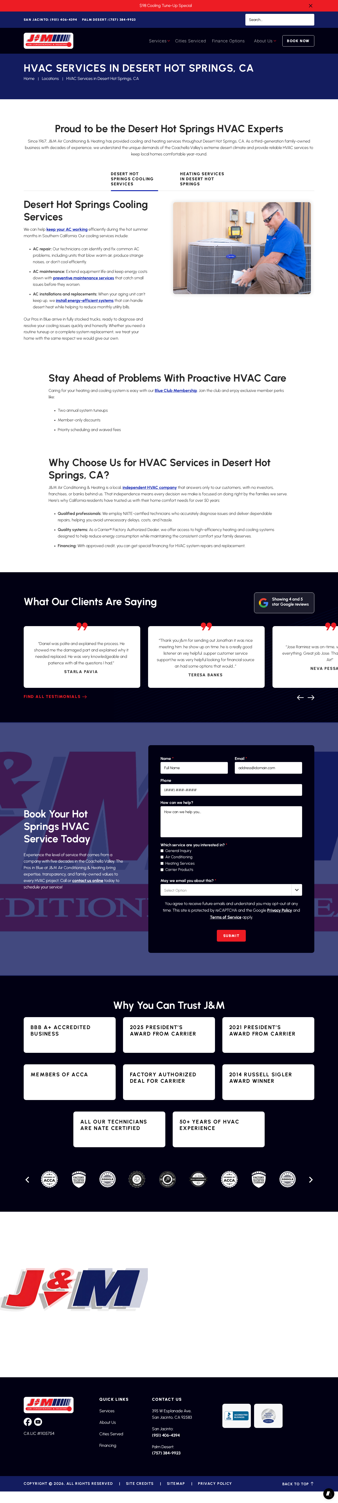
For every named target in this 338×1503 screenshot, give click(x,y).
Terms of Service (225, 917)
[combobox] (231, 890)
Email (241, 758)
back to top (296, 1484)
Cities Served (111, 1433)
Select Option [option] (175, 890)
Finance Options (228, 40)
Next (310, 696)
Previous (300, 696)
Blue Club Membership (176, 390)
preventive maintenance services (83, 277)
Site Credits (140, 1483)
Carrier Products (179, 869)
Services (157, 40)
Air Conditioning (178, 857)
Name (167, 758)
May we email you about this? (188, 880)
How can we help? (176, 802)
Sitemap (176, 1483)
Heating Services (180, 863)
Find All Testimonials (52, 696)
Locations (50, 78)
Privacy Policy (279, 910)
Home (29, 78)
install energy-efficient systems (85, 300)
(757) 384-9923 (109, 20)
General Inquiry (178, 851)
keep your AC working (67, 229)
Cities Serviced (190, 40)
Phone (165, 780)
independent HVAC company (150, 487)
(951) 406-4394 (50, 20)
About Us (263, 40)
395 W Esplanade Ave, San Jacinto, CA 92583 (172, 1414)
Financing (107, 1445)
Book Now (298, 41)
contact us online (87, 880)
